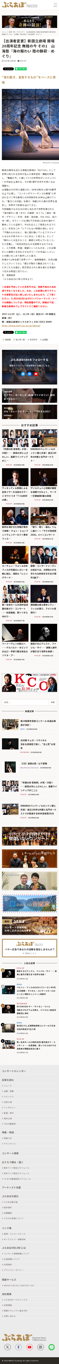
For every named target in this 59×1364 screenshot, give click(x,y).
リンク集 (7, 1228)
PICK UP (23, 61)
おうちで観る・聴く (13, 1162)
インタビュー (10, 1107)
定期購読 (8, 1213)
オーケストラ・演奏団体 (14, 1239)
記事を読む (8, 1080)
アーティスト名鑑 (11, 1187)
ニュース (8, 1085)
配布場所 (8, 1207)
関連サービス (9, 1279)
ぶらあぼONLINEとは (14, 1247)
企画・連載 (9, 1091)
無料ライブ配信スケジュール (16, 1167)
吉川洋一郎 (20, 339)
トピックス (9, 1096)
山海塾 (45, 339)
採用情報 (8, 1305)
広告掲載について (12, 1259)
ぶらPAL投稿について (13, 1218)
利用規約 (8, 1264)
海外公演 (8, 1118)
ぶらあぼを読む (10, 1196)
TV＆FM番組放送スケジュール (17, 1178)
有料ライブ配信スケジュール (16, 1173)
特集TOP (8, 1138)
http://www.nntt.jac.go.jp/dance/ (21, 325)
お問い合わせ (10, 1316)
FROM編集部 (10, 1123)
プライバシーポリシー (14, 1270)
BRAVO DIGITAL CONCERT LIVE (19, 1285)
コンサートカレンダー (14, 1071)
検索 (53, 702)
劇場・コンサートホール (14, 1233)
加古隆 (8, 339)
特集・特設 (8, 1132)
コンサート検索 (10, 1153)
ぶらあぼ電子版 (11, 1202)
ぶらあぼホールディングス (15, 1299)
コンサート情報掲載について (17, 1253)
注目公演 (8, 1102)
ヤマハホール (10, 1143)
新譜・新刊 (9, 1113)
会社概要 (7, 1294)
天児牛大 (33, 339)
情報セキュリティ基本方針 (15, 1310)
